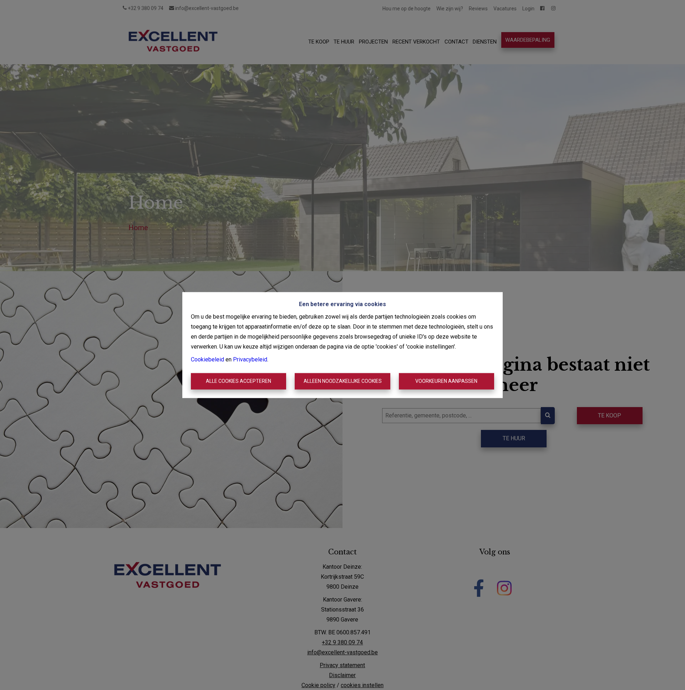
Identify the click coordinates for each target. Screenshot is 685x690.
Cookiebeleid (207, 359)
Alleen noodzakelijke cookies (343, 381)
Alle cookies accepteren (238, 381)
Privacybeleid (250, 359)
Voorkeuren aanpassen (446, 381)
